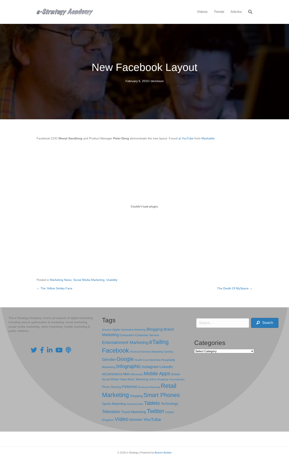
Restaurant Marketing (149, 387)
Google (125, 359)
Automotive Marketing (133, 329)
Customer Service (147, 335)
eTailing (159, 342)
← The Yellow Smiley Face (54, 288)
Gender (109, 359)
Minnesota (137, 374)
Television (111, 411)
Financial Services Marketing (146, 351)
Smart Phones (161, 395)
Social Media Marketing (89, 280)
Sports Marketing (114, 403)
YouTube (152, 419)
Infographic (128, 366)
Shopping (136, 396)
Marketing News (61, 280)
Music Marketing (138, 379)
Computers (127, 335)
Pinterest (129, 387)
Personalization (177, 379)
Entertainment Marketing (125, 342)
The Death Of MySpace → (234, 288)
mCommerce (112, 374)
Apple (116, 329)
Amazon (106, 329)
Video (121, 419)
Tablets (152, 403)
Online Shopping (158, 379)
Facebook (115, 350)
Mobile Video (119, 379)
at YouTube (186, 138)
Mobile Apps (157, 373)
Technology (169, 403)
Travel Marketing (133, 412)
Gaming (168, 351)
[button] (264, 323)
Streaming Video (135, 404)
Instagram (150, 367)
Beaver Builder (163, 452)
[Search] (248, 12)
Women (135, 420)
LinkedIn (166, 367)
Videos (202, 12)
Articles (236, 12)
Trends (219, 12)
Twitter (155, 411)
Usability (111, 280)
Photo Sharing (111, 387)
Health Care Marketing (148, 360)
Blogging (155, 329)
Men (126, 374)
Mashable (208, 138)
